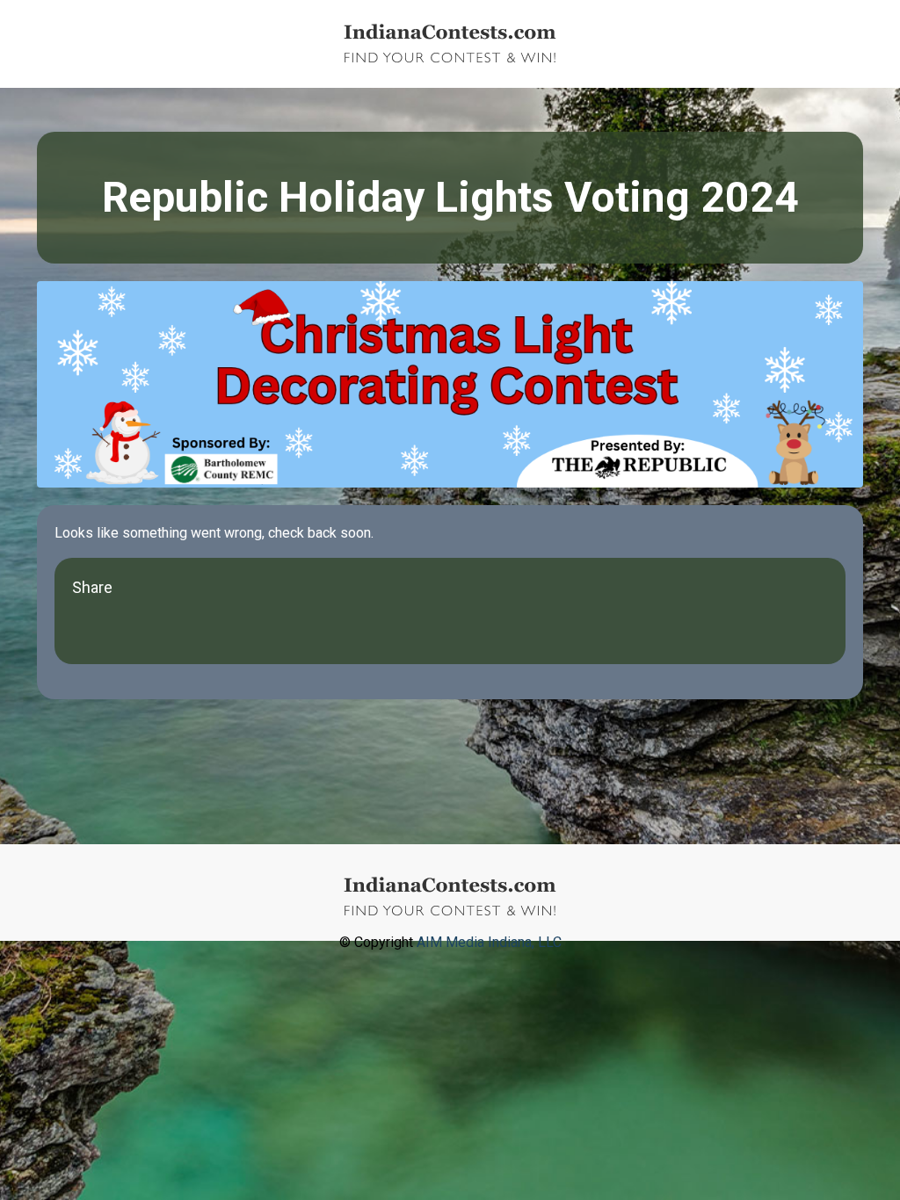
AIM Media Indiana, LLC (489, 942)
